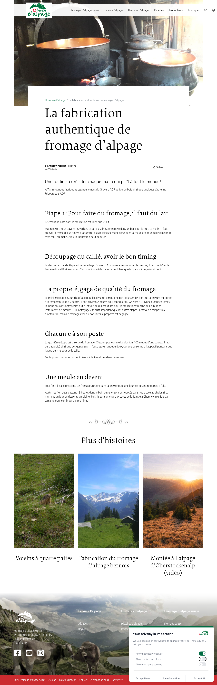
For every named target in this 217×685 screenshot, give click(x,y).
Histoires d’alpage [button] (138, 10)
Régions (82, 629)
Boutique (193, 10)
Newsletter (117, 679)
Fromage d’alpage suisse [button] (85, 10)
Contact (83, 679)
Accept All (199, 678)
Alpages (83, 623)
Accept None (143, 678)
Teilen (159, 167)
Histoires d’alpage (55, 100)
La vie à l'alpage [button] (113, 10)
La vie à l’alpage (89, 611)
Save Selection (171, 678)
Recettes (159, 10)
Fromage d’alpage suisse (181, 611)
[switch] (202, 654)
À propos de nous (100, 679)
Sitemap (52, 679)
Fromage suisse (173, 623)
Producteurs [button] (176, 10)
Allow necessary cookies (149, 653)
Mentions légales (67, 679)
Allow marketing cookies (149, 664)
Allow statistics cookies (148, 659)
